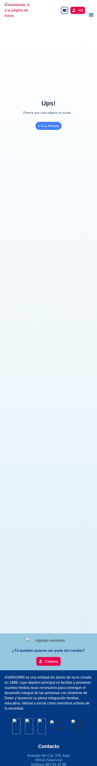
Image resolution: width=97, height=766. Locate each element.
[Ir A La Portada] (18, 10)
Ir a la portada (48, 126)
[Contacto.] (64, 10)
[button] (91, 14)
